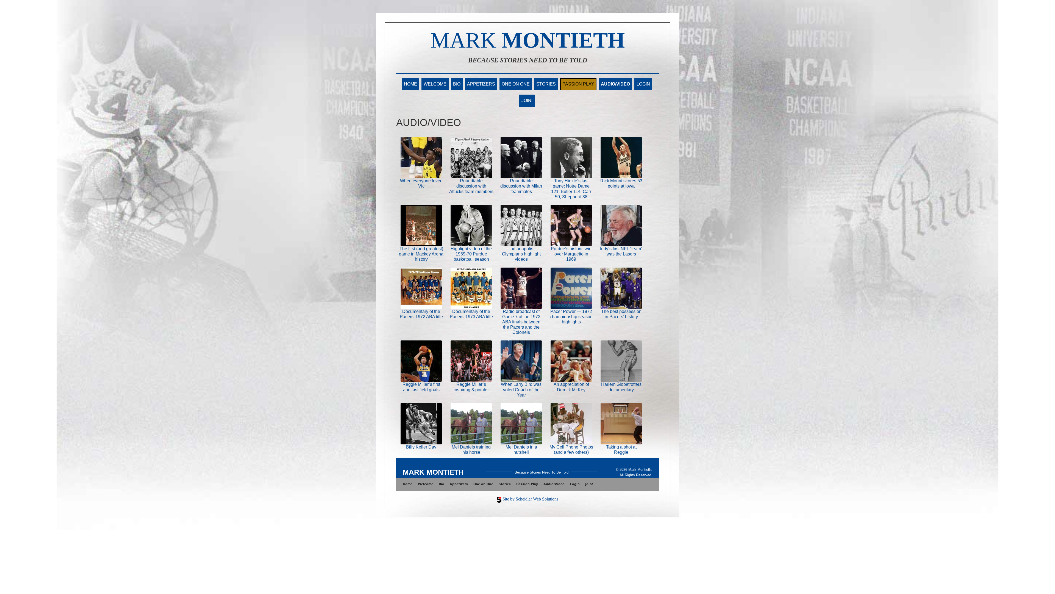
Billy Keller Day (421, 447)
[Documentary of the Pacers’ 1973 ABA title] (471, 287)
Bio (456, 84)
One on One (516, 84)
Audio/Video (615, 84)
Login (643, 84)
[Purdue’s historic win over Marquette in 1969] (571, 225)
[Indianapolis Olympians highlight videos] (521, 225)
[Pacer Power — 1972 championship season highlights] (571, 287)
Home (410, 84)
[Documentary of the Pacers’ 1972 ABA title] (421, 287)
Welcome (435, 84)
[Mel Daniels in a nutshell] (521, 423)
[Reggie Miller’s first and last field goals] (421, 361)
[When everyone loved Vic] (421, 157)
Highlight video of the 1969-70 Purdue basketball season (471, 254)
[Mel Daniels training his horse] (471, 423)
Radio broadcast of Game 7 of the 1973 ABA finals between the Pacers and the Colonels (521, 322)
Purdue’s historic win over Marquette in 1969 (571, 254)
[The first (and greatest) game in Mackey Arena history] (421, 225)
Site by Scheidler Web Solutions (530, 499)
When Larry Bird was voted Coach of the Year (521, 389)
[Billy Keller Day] (421, 423)
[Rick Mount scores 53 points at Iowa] (621, 157)
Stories (546, 84)
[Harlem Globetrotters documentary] (621, 361)
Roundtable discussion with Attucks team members (471, 186)
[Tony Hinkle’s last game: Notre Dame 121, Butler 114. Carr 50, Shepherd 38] (571, 157)
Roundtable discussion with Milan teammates (521, 186)
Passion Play (578, 84)
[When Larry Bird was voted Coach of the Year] (521, 361)
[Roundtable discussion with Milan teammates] (521, 157)
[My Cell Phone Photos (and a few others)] (571, 423)
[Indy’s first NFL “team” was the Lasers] (621, 225)
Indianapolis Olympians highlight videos (521, 254)
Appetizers (481, 84)
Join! (526, 100)
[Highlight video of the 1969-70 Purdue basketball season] (471, 225)
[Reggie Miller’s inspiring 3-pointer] (471, 361)
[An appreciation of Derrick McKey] (571, 361)
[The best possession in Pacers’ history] (621, 287)
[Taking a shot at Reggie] (621, 423)
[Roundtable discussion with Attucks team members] (471, 157)
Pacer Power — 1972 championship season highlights (571, 316)
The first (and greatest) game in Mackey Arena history (421, 254)
